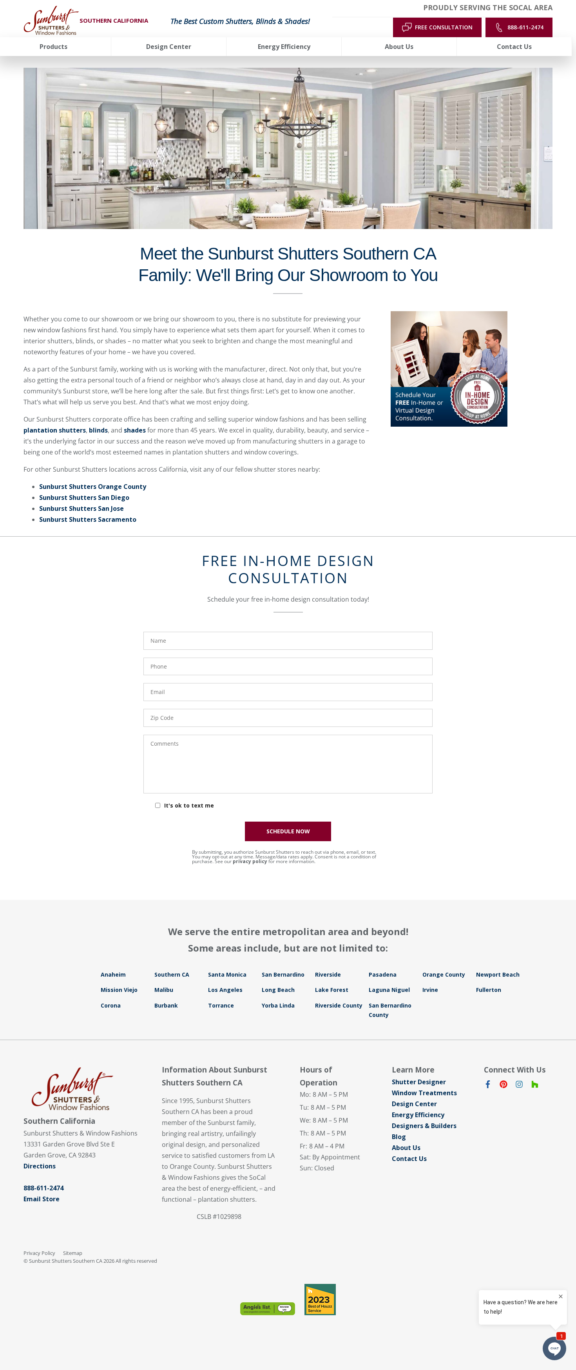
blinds (98, 430)
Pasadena (383, 974)
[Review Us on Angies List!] (267, 1308)
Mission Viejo (119, 989)
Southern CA (171, 974)
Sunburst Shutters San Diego (84, 497)
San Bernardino (283, 974)
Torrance (221, 1005)
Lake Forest (331, 989)
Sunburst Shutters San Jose (81, 508)
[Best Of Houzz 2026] (320, 1299)
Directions (40, 1166)
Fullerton (488, 989)
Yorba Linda (278, 1005)
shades (135, 430)
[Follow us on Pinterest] (503, 1086)
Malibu (163, 989)
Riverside (328, 974)
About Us (406, 1147)
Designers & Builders (424, 1125)
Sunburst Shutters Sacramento (87, 519)
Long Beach (278, 989)
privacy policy (250, 861)
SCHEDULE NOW (288, 831)
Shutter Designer (419, 1082)
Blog (399, 1136)
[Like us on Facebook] (488, 1086)
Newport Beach (498, 974)
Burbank (166, 1005)
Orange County (443, 974)
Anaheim (113, 974)
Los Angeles (225, 989)
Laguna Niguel (389, 989)
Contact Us (409, 1158)
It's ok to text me (189, 805)
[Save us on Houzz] (535, 1086)
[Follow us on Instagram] (519, 1086)
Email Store (42, 1199)
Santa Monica (227, 974)
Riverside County (338, 1005)
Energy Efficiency (418, 1114)
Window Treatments (424, 1093)
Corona (111, 1005)
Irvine (430, 989)
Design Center (414, 1104)
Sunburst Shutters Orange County (92, 486)
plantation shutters (55, 430)
